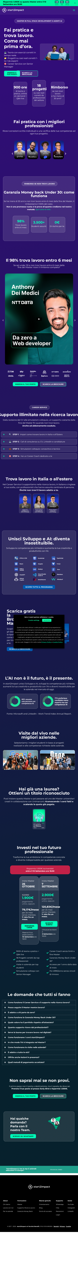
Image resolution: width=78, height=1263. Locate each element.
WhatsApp (59, 1204)
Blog (41, 1208)
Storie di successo (45, 1211)
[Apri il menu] (74, 10)
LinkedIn (71, 1211)
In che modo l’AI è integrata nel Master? (27, 1042)
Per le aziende (8, 1211)
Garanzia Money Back (25, 1211)
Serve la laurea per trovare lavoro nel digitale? (29, 1032)
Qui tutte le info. (43, 209)
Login (58, 1215)
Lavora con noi (8, 1208)
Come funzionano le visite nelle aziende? (27, 1047)
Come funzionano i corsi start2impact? (26, 1037)
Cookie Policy (58, 642)
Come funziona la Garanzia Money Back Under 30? (32, 1017)
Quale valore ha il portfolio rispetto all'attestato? (31, 1022)
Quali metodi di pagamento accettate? (26, 1062)
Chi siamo (6, 1204)
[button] (39, 21)
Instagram (71, 1208)
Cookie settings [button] (33, 620)
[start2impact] (39, 1187)
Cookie (68, 1226)
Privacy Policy (46, 642)
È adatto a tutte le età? (19, 1052)
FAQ (57, 1208)
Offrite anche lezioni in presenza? (23, 1057)
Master (19, 1204)
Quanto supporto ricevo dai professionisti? (28, 1027)
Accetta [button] (47, 620)
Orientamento (44, 1204)
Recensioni (60, 1211)
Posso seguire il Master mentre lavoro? (26, 1007)
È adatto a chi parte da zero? (21, 1012)
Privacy (62, 1226)
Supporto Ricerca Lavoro (26, 1208)
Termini (56, 1226)
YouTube (71, 1204)
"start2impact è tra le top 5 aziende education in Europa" (21, 1169)
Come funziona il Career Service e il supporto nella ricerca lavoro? (39, 1002)
